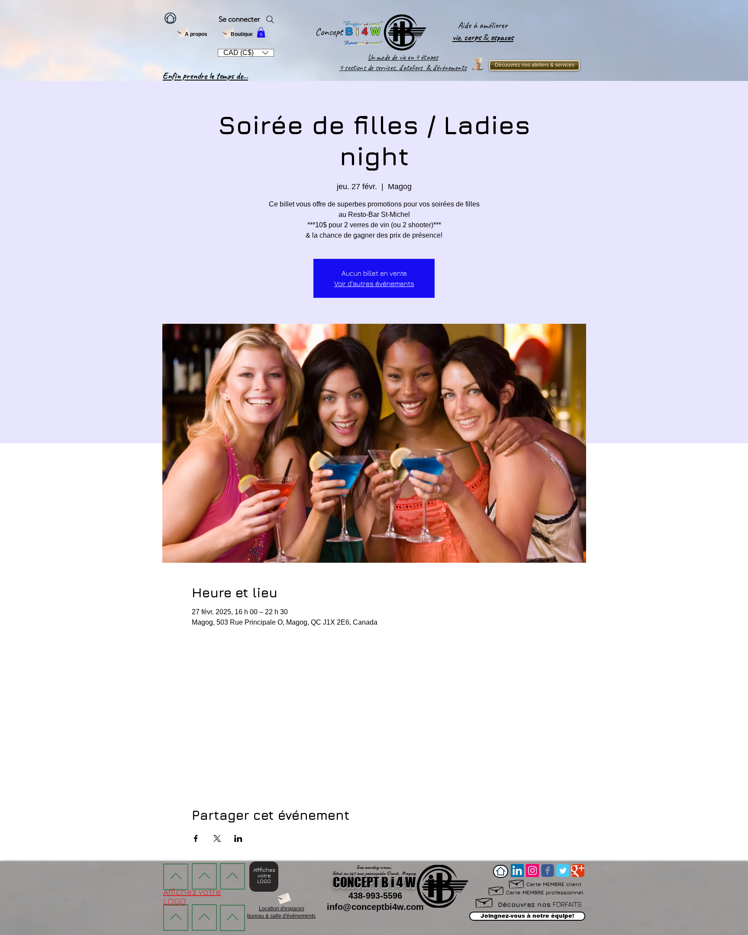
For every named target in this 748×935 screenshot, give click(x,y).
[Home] (170, 18)
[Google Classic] (577, 870)
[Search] (270, 19)
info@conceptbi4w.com (375, 907)
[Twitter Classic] (562, 870)
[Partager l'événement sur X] (217, 838)
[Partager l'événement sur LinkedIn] (238, 838)
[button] (261, 32)
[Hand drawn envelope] (496, 890)
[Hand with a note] (477, 63)
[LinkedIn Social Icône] (517, 870)
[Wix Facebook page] (547, 870)
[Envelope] (183, 32)
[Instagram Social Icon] (532, 870)
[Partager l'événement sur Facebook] (196, 838)
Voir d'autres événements (374, 283)
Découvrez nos (540, 904)
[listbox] (246, 53)
